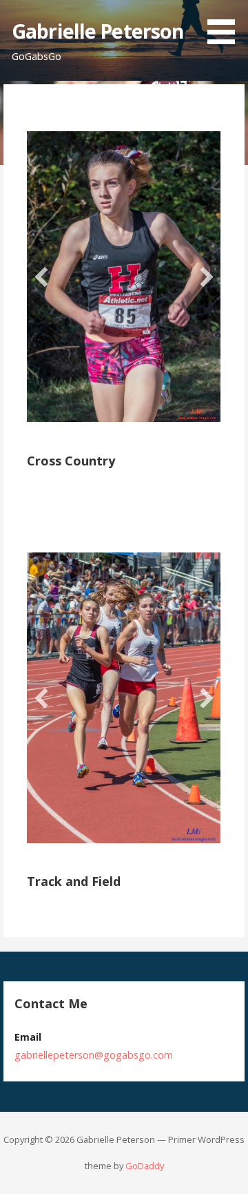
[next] (207, 277)
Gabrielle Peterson (98, 30)
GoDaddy (144, 1165)
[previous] (41, 277)
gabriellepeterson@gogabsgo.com (93, 1054)
